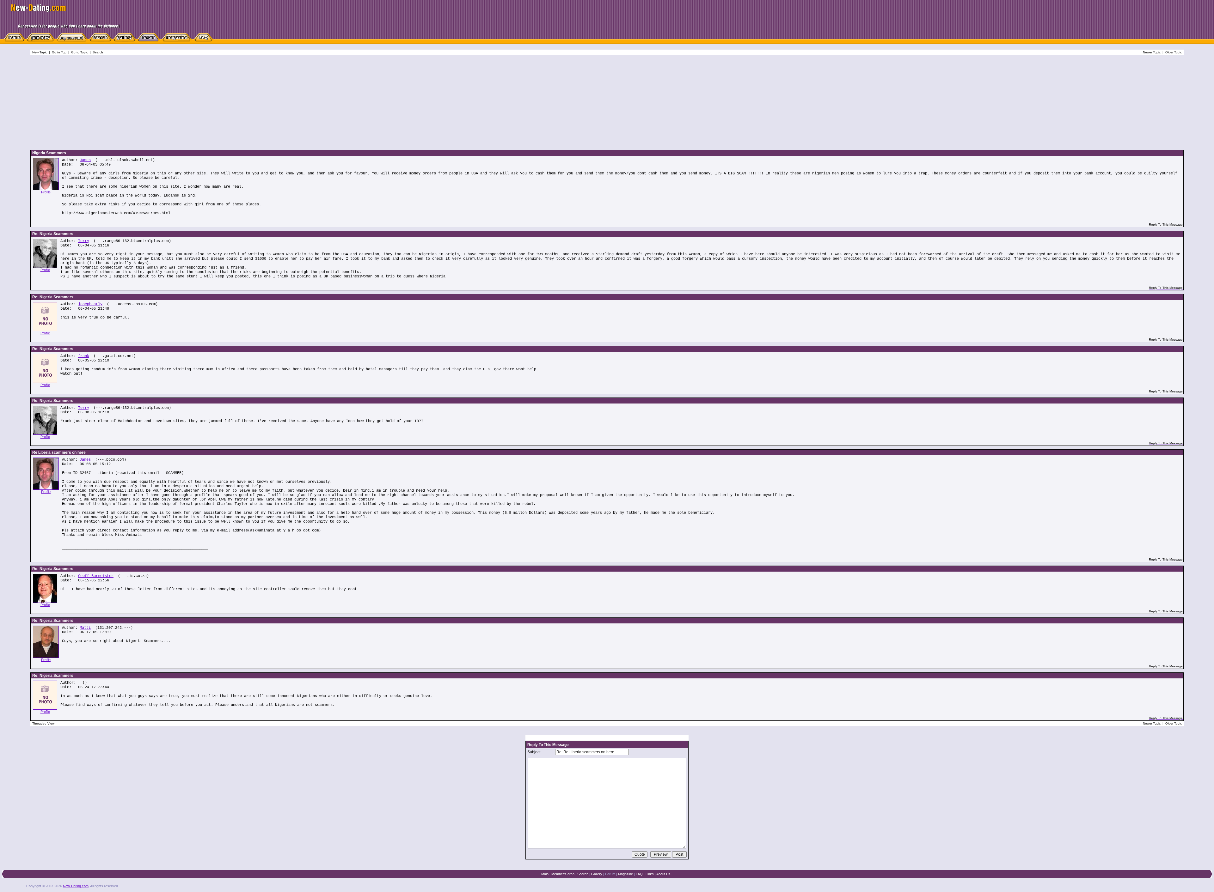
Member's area (562, 874)
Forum (610, 874)
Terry (83, 241)
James (85, 160)
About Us (663, 874)
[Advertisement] (607, 102)
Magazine (625, 874)
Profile (46, 192)
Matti (85, 628)
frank (83, 356)
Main (545, 874)
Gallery (596, 874)
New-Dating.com (76, 886)
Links (650, 874)
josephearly (90, 304)
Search (582, 874)
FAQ (639, 874)
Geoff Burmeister (95, 576)
